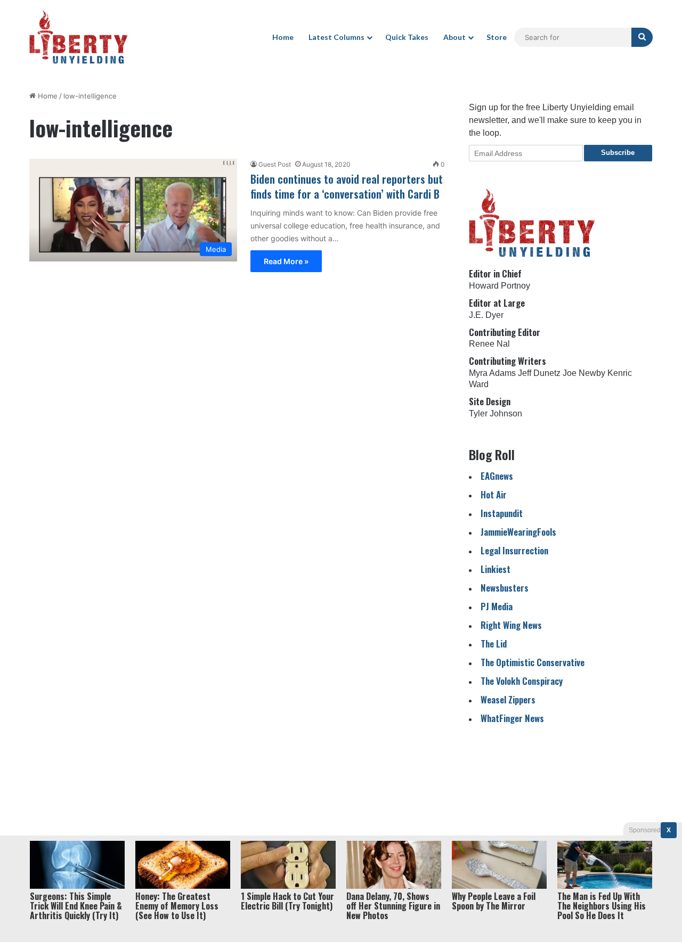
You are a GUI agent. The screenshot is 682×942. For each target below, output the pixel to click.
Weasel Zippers (508, 699)
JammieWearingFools (518, 531)
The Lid (494, 643)
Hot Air (494, 494)
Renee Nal (489, 343)
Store (496, 37)
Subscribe (618, 153)
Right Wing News (511, 625)
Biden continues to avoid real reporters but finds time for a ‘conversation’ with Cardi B (346, 186)
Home (283, 37)
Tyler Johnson (495, 413)
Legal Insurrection (514, 550)
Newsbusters (505, 587)
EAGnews (497, 475)
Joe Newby (584, 373)
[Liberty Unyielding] (78, 37)
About (454, 37)
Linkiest (495, 569)
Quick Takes (406, 37)
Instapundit (502, 513)
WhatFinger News (512, 718)
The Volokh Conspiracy (522, 680)
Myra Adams (492, 373)
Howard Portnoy (499, 285)
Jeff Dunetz (539, 373)
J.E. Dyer (486, 315)
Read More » (286, 261)
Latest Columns (336, 37)
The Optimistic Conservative (532, 662)
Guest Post (274, 164)
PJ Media (497, 606)
